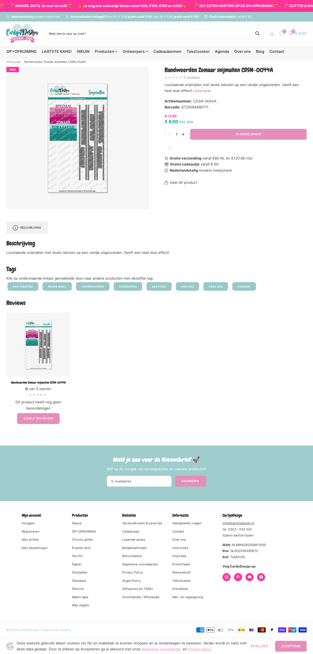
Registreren (30, 531)
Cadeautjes (130, 531)
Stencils (78, 589)
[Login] (272, 33)
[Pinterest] (238, 577)
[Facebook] (261, 577)
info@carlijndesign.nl (238, 523)
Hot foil (77, 556)
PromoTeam (181, 564)
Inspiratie (179, 556)
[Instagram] (227, 577)
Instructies (180, 548)
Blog (260, 51)
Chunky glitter (82, 540)
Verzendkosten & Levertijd (142, 523)
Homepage (13, 61)
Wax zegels (80, 605)
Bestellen (129, 515)
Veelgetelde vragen (187, 523)
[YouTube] (250, 577)
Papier (77, 564)
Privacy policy (199, 649)
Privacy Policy (132, 572)
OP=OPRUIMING (21, 51)
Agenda (222, 51)
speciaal (159, 286)
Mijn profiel (30, 540)
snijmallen (128, 286)
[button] (183, 134)
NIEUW (83, 51)
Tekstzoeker (198, 51)
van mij (187, 286)
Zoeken (257, 33)
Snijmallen (80, 572)
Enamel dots (81, 548)
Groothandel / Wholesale (140, 597)
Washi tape (80, 597)
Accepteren (290, 646)
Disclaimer (180, 589)
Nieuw (77, 523)
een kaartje (23, 286)
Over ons (242, 51)
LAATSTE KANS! (57, 51)
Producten (104, 51)
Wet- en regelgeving (187, 597)
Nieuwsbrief (181, 572)
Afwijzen (259, 646)
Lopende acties (133, 540)
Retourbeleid (132, 556)
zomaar (244, 286)
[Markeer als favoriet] (170, 149)
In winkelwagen (248, 134)
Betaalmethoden (134, 548)
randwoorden (92, 286)
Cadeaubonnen (167, 51)
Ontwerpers (134, 51)
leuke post (57, 286)
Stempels (79, 581)
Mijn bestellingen (35, 548)
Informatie (180, 515)
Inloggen (28, 523)
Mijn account (31, 515)
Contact (276, 51)
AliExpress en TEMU (137, 589)
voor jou (216, 286)
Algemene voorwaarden (140, 564)
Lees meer (202, 91)
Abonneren (190, 481)
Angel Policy (131, 581)
